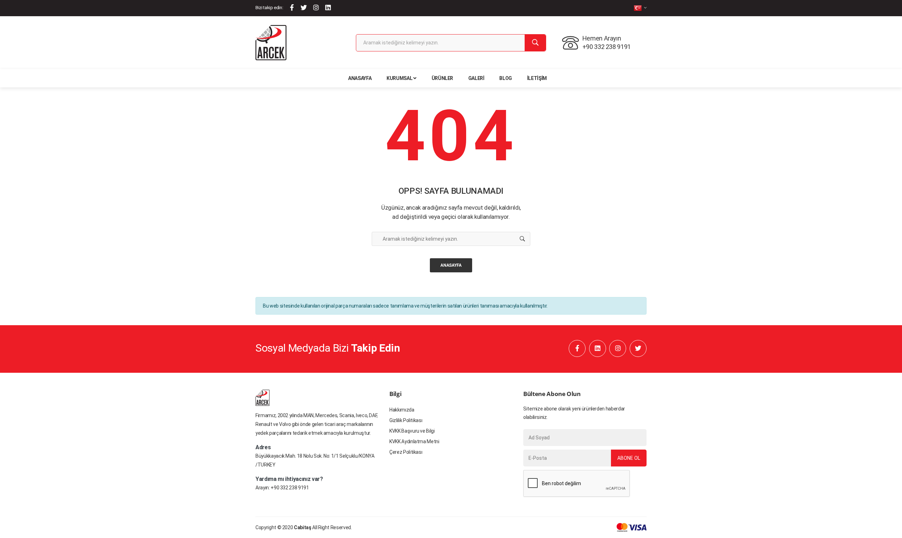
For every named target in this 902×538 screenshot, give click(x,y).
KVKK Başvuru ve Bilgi (412, 431)
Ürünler (442, 78)
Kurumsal (399, 78)
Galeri (476, 78)
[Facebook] (292, 7)
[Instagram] (316, 7)
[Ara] (535, 43)
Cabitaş (302, 527)
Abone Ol (628, 458)
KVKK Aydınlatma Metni (414, 441)
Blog (505, 78)
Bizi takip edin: (269, 7)
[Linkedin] (328, 7)
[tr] (640, 8)
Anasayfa (359, 78)
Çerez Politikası (405, 452)
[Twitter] (304, 7)
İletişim (537, 78)
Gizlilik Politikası (405, 420)
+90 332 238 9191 (290, 487)
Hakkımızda (401, 410)
